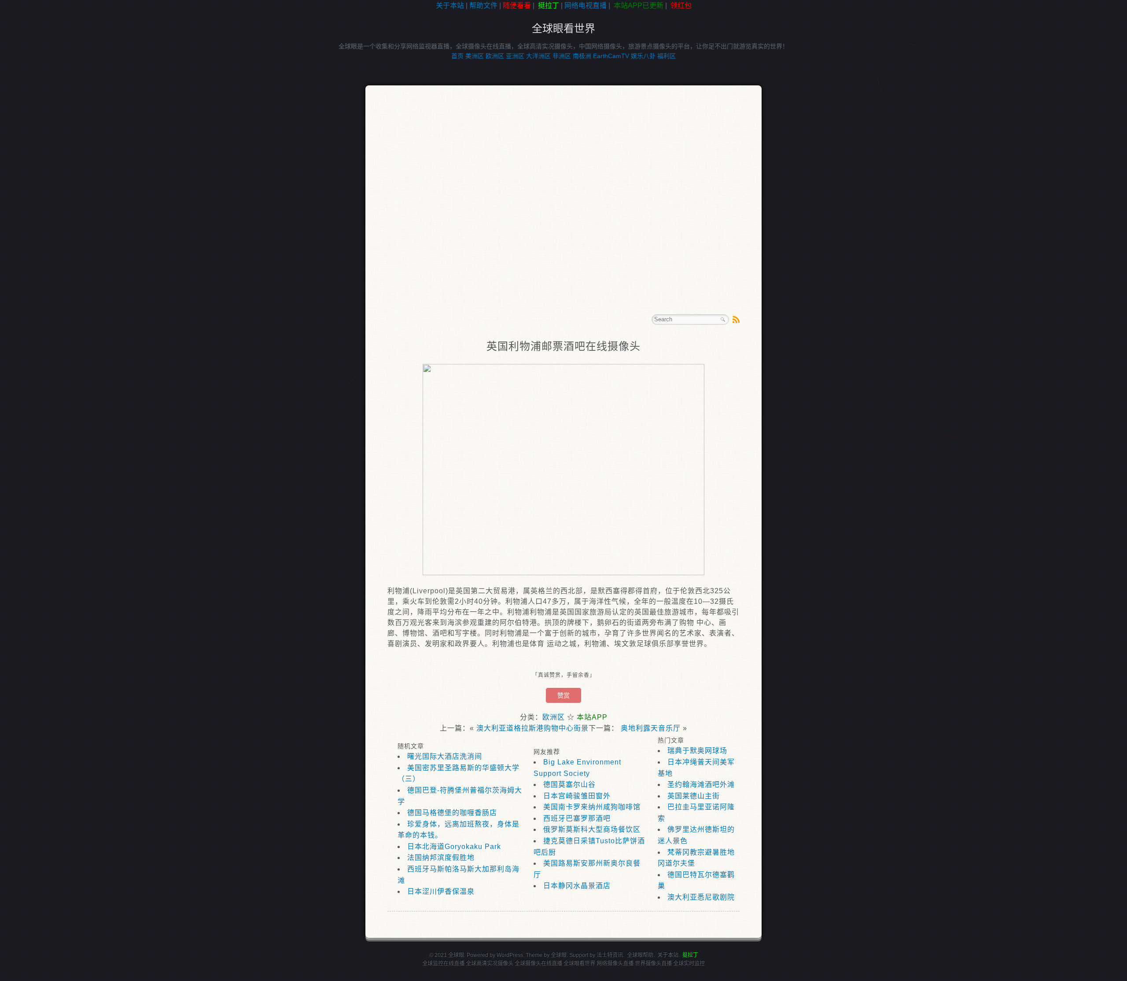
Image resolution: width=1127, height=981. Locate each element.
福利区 (666, 55)
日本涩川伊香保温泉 (441, 891)
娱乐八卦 (643, 55)
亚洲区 (515, 55)
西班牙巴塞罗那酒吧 (577, 818)
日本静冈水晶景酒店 (577, 885)
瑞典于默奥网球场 (697, 750)
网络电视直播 (585, 5)
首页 (457, 55)
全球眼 (559, 955)
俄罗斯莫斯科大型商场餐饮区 (592, 829)
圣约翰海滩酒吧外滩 (701, 784)
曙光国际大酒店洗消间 (444, 756)
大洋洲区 (538, 55)
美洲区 (474, 55)
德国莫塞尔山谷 (569, 784)
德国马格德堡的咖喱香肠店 (452, 812)
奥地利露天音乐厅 (651, 728)
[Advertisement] (39, 151)
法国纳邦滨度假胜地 (441, 857)
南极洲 (582, 55)
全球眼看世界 (563, 28)
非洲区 (561, 55)
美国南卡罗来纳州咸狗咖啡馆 (592, 807)
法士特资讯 (610, 955)
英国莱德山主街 (693, 796)
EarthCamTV (611, 55)
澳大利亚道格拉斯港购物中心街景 (532, 728)
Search (722, 319)
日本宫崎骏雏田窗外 (577, 796)
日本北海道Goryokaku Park (454, 846)
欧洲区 (495, 55)
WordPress (510, 955)
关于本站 (450, 5)
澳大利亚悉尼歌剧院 (701, 897)
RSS (736, 319)
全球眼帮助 (640, 955)
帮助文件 (483, 5)
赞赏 (563, 695)
